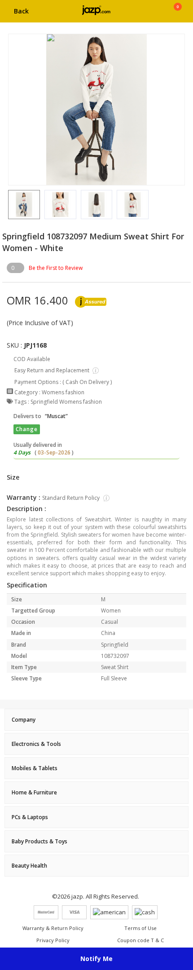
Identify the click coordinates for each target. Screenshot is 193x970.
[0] (177, 14)
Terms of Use (140, 928)
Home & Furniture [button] (34, 792)
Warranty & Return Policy (52, 928)
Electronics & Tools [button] (36, 744)
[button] (8, 204)
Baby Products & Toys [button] (39, 841)
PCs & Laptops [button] (30, 817)
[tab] (96, 719)
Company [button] (23, 719)
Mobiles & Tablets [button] (34, 768)
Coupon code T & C (140, 940)
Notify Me (96, 958)
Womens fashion (63, 392)
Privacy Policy (53, 940)
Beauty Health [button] (29, 865)
